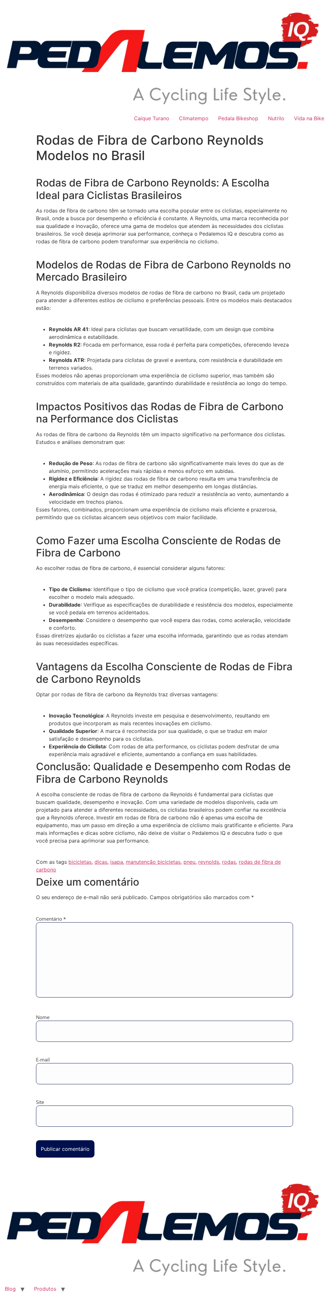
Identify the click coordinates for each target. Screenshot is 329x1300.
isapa (116, 862)
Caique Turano (151, 118)
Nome (42, 1017)
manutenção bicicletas (153, 862)
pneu (189, 862)
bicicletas (80, 862)
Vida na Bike (309, 118)
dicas (100, 862)
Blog (10, 1289)
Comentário (51, 918)
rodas (229, 862)
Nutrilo (276, 118)
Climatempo (194, 118)
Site (40, 1102)
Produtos (45, 1289)
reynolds (208, 862)
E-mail (43, 1059)
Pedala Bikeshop (238, 118)
